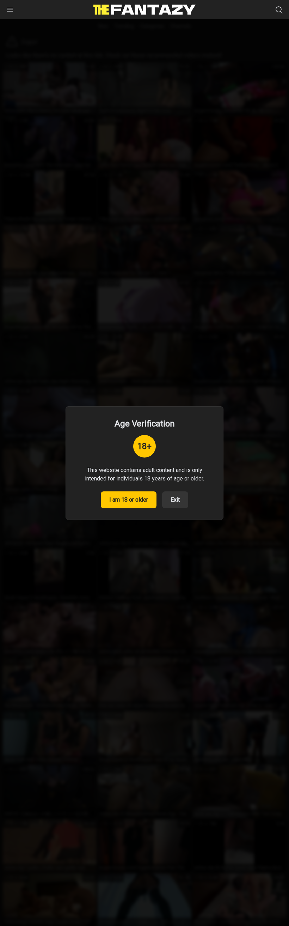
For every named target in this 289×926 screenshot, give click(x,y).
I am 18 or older (128, 499)
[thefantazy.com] (144, 10)
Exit (175, 499)
